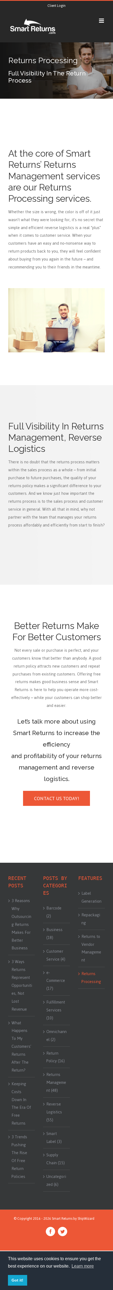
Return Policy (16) (55, 1057)
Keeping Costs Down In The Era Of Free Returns (21, 1103)
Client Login (56, 5)
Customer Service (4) (55, 955)
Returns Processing (91, 977)
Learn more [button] (83, 1266)
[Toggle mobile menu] (102, 21)
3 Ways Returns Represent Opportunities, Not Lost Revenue (22, 985)
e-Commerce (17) (55, 980)
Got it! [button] (17, 1280)
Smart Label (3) (54, 1137)
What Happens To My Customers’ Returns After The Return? (21, 1046)
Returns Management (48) (56, 1082)
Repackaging (90, 919)
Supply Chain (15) (55, 1159)
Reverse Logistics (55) (54, 1112)
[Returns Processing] (56, 70)
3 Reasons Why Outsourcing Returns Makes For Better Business (21, 924)
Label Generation (91, 897)
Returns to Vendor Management (91, 948)
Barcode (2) (53, 912)
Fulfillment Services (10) (55, 1010)
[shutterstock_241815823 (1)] (56, 290)
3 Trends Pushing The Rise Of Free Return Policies (19, 1156)
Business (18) (54, 933)
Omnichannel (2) (56, 1035)
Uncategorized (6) (56, 1180)
